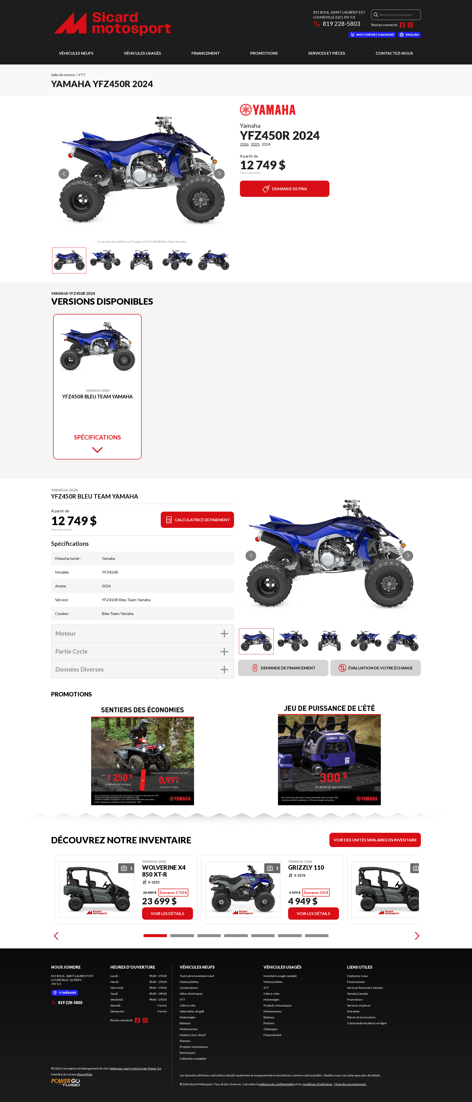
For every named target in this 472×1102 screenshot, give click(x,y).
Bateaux (185, 1023)
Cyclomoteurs (189, 988)
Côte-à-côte (187, 1005)
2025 (255, 144)
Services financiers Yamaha (365, 988)
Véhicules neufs (76, 53)
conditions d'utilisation (317, 1084)
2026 (244, 144)
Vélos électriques (191, 993)
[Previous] (56, 936)
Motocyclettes (189, 982)
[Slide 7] (316, 935)
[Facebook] (402, 25)
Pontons (185, 1041)
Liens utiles (359, 967)
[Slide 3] (209, 935)
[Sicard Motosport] (112, 23)
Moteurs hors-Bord (193, 1035)
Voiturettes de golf (192, 1011)
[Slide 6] (289, 935)
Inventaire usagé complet (280, 976)
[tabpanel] (138, 993)
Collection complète (193, 1058)
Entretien (353, 1011)
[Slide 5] (263, 935)
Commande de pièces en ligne (367, 1023)
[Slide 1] (155, 935)
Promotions (264, 53)
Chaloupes (271, 1029)
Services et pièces (326, 53)
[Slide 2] (182, 935)
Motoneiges (188, 1017)
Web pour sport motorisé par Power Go (135, 1068)
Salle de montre (63, 75)
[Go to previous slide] (64, 174)
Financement (206, 53)
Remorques (187, 1053)
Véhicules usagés (142, 53)
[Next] (416, 936)
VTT (82, 75)
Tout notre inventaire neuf (197, 976)
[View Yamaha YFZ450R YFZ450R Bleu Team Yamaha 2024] (69, 260)
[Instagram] (410, 25)
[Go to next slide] (219, 174)
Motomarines (189, 1029)
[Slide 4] (236, 935)
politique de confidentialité (276, 1084)
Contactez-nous (394, 53)
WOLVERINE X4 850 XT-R (164, 871)
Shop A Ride (84, 1074)
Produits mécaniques (194, 1047)
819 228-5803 (341, 23)
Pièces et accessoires (361, 1017)
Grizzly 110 (306, 867)
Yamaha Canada (357, 993)
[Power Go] (106, 1082)
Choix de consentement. (350, 1084)
